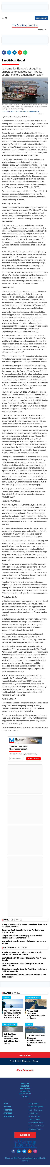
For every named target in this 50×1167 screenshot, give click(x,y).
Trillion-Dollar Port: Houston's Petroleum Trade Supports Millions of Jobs (36, 1040)
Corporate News (34, 1129)
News (5, 1104)
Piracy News (33, 1104)
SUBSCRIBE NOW (41, 18)
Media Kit (42, 30)
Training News (34, 1119)
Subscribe (25, 1135)
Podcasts (7, 1110)
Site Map (25, 1096)
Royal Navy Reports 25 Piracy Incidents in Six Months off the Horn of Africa (22, 953)
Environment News (36, 1126)
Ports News (33, 1113)
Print (12, 1061)
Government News (35, 1123)
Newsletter (26, 1061)
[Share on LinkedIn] (14, 52)
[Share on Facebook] (4, 52)
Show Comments (25, 1070)
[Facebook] (13, 1151)
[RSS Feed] (30, 1151)
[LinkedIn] (19, 1151)
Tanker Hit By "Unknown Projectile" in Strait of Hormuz (36, 1014)
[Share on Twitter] (9, 52)
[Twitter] (24, 1151)
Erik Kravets (34, 111)
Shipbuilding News (35, 1107)
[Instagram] (35, 1151)
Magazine (7, 1113)
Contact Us (25, 1091)
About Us (25, 1084)
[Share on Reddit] (20, 52)
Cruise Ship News (35, 1110)
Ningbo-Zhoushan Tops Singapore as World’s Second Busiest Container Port (22, 937)
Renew (36, 1061)
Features (7, 1107)
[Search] (6, 18)
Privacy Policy (25, 1094)
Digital (18, 1061)
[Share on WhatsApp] (25, 52)
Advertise (25, 1086)
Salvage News (34, 1116)
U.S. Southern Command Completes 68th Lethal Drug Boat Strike (11, 1038)
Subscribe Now (33, 758)
